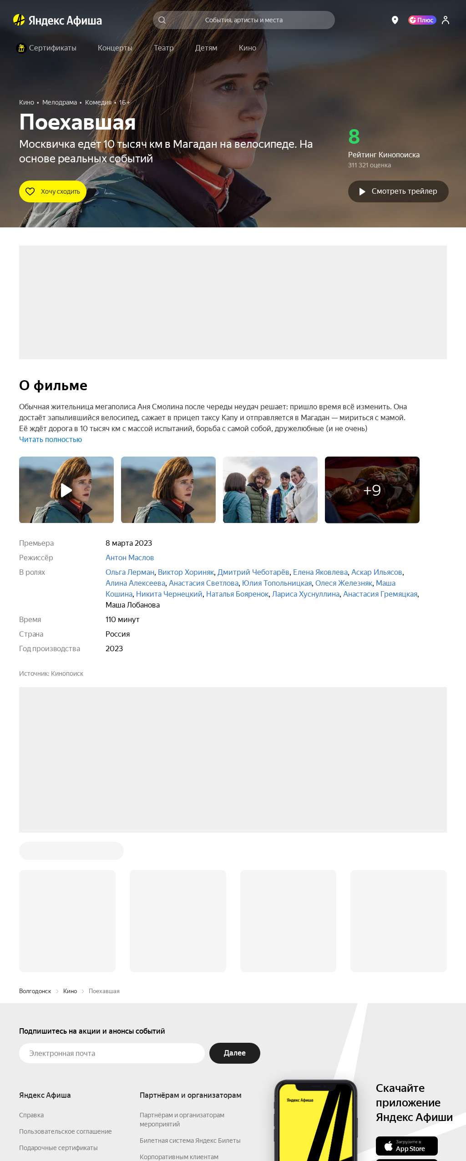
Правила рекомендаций (54, 1059)
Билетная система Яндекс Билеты (190, 1002)
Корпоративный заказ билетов (185, 1035)
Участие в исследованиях (57, 1042)
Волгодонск (35, 853)
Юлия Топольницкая (277, 583)
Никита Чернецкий (169, 594)
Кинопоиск (67, 673)
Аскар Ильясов (376, 572)
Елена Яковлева (320, 572)
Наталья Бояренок (237, 594)
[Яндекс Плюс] (422, 20)
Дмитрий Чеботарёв (253, 572)
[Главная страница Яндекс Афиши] (19, 20)
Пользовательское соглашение (65, 993)
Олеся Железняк (343, 583)
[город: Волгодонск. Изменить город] (395, 20)
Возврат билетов (44, 1026)
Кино (70, 853)
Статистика (154, 1134)
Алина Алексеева (135, 583)
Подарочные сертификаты (58, 1010)
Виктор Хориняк (186, 572)
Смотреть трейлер (404, 191)
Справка (31, 977)
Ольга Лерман (130, 572)
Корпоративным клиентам (179, 1019)
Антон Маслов (130, 557)
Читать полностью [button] (50, 439)
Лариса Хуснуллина (305, 594)
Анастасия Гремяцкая (380, 594)
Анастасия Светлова (203, 583)
